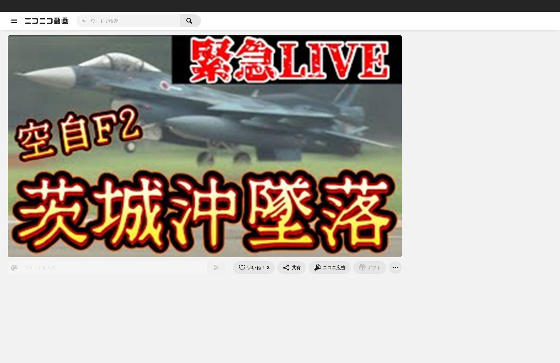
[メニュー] (395, 267)
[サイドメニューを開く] (14, 20)
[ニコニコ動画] (47, 21)
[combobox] (128, 20)
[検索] (190, 20)
